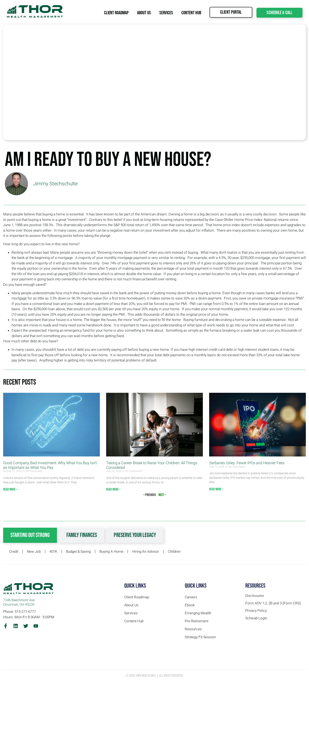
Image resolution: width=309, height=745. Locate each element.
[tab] (30, 535)
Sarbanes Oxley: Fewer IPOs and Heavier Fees (246, 463)
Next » (162, 495)
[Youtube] (35, 626)
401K (53, 551)
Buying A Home (111, 551)
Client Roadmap (116, 13)
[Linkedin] (15, 626)
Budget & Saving (78, 551)
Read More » (10, 489)
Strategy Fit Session (200, 637)
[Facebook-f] (5, 626)
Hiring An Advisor (145, 551)
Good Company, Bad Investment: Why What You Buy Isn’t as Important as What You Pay (50, 465)
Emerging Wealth (198, 613)
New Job (34, 551)
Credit (13, 551)
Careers (191, 597)
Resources (193, 629)
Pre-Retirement (196, 621)
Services (166, 13)
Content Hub (191, 13)
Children (174, 551)
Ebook (190, 605)
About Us (144, 13)
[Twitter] (25, 626)
